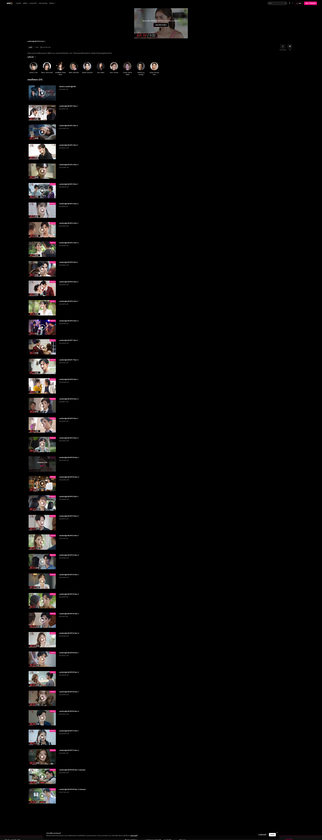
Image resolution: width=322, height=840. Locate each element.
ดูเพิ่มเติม (31, 57)
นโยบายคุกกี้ (133, 836)
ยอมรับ (272, 835)
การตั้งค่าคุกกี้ (262, 835)
